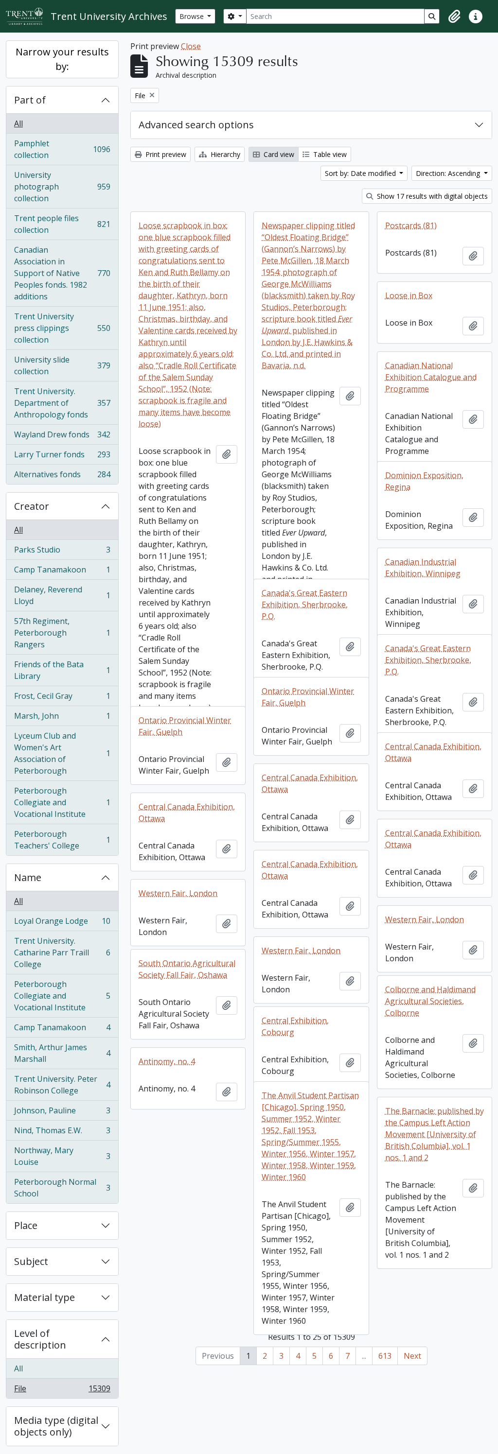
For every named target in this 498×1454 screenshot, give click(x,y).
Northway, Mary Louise (62, 1156)
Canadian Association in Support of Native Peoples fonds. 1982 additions (62, 273)
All (18, 123)
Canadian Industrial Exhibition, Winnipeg (423, 567)
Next (412, 1355)
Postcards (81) (411, 225)
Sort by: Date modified (361, 173)
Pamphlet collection (62, 149)
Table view (329, 154)
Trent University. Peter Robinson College (62, 1084)
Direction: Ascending (449, 173)
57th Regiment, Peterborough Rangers (62, 633)
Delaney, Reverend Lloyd (62, 595)
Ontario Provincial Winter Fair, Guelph (308, 697)
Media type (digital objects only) (56, 1426)
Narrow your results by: (62, 59)
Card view (278, 154)
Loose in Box (408, 295)
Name (27, 877)
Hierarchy (224, 154)
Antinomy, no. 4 (167, 1061)
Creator (31, 506)
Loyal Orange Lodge (62, 923)
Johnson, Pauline (62, 1113)
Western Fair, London (178, 893)
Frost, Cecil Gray (62, 698)
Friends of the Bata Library (62, 670)
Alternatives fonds (62, 476)
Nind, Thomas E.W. (62, 1133)
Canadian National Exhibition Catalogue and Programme (431, 377)
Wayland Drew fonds (62, 437)
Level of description (40, 1339)
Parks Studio (62, 552)
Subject (31, 1261)
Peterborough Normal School (62, 1188)
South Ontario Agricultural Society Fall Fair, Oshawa (187, 969)
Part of (30, 99)
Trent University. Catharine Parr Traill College (62, 952)
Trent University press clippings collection (62, 328)
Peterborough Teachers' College (62, 840)
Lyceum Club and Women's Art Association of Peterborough (62, 753)
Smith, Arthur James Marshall (62, 1053)
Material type (44, 1297)
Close (191, 46)
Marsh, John (62, 718)
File (62, 1390)
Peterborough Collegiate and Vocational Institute (62, 802)
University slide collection (62, 365)
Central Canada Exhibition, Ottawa (433, 752)
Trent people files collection (62, 224)
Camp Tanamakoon (62, 572)
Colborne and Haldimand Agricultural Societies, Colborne (430, 1001)
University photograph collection (62, 187)
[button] (454, 16)
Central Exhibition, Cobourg (295, 1026)
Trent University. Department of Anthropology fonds (62, 403)
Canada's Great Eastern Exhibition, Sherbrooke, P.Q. (305, 605)
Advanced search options (196, 124)
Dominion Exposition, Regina (424, 481)
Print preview (164, 154)
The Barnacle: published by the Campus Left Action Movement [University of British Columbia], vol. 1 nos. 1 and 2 (434, 1134)
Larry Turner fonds (62, 457)
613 (384, 1355)
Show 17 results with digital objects (431, 196)
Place (25, 1225)
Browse (192, 16)
